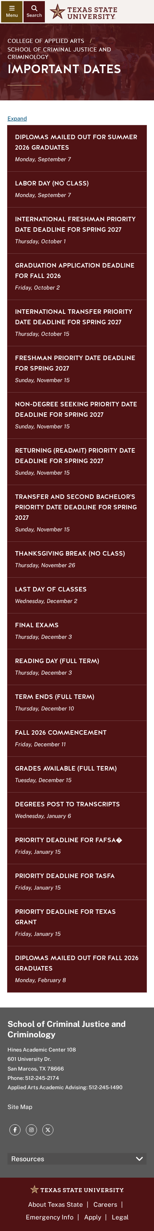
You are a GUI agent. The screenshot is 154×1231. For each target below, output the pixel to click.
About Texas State (55, 1204)
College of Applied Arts (45, 41)
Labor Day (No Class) (52, 183)
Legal (120, 1217)
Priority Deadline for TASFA (65, 876)
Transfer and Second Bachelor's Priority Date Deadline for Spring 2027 (76, 507)
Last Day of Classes (51, 589)
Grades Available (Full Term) (66, 768)
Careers (105, 1204)
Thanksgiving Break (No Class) (70, 553)
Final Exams (37, 625)
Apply (92, 1217)
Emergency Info (50, 1217)
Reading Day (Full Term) (57, 661)
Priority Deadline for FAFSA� (68, 840)
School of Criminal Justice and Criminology (59, 53)
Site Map (20, 1106)
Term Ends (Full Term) (54, 697)
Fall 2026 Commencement (61, 732)
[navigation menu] (11, 11)
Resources (27, 1159)
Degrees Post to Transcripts (67, 804)
